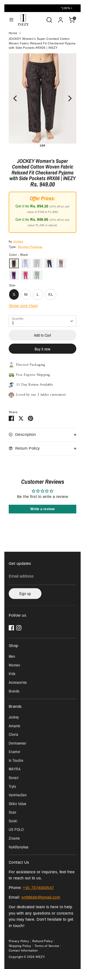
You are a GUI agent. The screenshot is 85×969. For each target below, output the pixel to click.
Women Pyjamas (30, 247)
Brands (14, 691)
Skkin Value (17, 803)
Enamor (14, 751)
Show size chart (23, 306)
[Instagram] (18, 627)
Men (12, 656)
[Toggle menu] (11, 19)
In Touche (16, 760)
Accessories (18, 682)
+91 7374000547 (38, 887)
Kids (12, 673)
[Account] (60, 18)
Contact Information (23, 950)
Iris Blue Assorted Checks (26, 263)
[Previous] (15, 98)
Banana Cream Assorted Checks (37, 275)
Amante (14, 726)
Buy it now (43, 349)
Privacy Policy (19, 941)
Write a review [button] (42, 509)
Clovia (13, 734)
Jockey (18, 241)
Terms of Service (46, 946)
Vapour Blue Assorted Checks (37, 263)
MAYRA (14, 769)
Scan (12, 812)
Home (13, 33)
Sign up (25, 593)
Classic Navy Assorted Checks (49, 263)
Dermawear (17, 743)
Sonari (14, 777)
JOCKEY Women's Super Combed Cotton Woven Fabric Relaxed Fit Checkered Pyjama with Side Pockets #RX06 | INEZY (42, 43)
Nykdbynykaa (19, 847)
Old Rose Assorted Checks (61, 263)
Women (14, 665)
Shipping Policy (20, 946)
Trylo (12, 786)
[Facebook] (11, 627)
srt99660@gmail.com (40, 897)
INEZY (40, 957)
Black (14, 263)
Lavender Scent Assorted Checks (14, 275)
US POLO (16, 829)
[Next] (70, 98)
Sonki (13, 821)
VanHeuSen (18, 795)
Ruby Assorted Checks (26, 275)
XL (50, 294)
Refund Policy (42, 941)
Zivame (14, 838)
